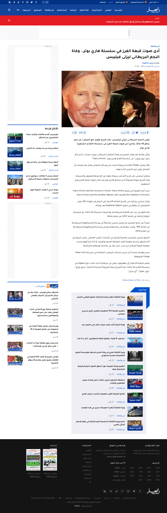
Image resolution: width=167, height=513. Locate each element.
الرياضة (73, 10)
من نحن (107, 498)
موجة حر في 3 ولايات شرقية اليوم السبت (44, 191)
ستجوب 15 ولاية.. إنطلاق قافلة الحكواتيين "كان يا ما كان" (101, 339)
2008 (149, 480)
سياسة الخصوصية (82, 498)
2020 (149, 468)
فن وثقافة (49, 10)
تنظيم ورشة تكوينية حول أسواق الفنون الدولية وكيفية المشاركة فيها (101, 368)
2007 (140, 480)
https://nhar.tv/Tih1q (131, 280)
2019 (140, 468)
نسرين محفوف (148, 63)
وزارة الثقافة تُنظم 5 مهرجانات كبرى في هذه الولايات (103, 408)
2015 (140, 472)
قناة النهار (84, 10)
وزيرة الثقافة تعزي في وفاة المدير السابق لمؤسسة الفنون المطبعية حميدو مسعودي (100, 354)
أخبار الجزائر (97, 10)
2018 (132, 468)
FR (18, 10)
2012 (149, 476)
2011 (140, 476)
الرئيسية (118, 10)
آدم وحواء (26, 10)
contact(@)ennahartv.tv (116, 457)
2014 (132, 472)
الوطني (108, 10)
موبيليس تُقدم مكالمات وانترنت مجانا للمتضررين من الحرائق (42, 136)
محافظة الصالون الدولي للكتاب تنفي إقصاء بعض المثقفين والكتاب (103, 381)
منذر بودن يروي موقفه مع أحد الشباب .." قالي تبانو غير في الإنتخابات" (42, 344)
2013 (158, 476)
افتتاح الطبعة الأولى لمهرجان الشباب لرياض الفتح (103, 394)
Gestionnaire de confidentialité (43, 498)
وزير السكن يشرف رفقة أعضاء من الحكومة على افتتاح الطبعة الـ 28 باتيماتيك (43, 329)
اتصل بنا (97, 498)
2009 (157, 480)
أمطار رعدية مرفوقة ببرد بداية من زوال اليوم (42, 164)
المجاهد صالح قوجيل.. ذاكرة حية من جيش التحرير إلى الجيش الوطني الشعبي (43, 296)
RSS (60, 498)
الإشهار (116, 498)
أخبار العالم (62, 10)
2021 (158, 468)
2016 (149, 472)
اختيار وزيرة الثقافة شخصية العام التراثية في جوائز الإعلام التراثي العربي (100, 423)
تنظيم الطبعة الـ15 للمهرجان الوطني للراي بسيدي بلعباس (103, 312)
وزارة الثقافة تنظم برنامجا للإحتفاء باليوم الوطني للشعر (101, 297)
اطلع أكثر (41, 286)
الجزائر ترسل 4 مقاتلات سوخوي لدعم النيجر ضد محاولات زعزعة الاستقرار (42, 177)
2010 (132, 476)
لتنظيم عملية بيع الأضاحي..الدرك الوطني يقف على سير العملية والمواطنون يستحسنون (43, 313)
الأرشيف (68, 498)
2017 (158, 472)
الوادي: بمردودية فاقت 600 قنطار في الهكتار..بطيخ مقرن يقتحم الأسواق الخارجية (42, 360)
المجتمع (37, 10)
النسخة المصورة (129, 498)
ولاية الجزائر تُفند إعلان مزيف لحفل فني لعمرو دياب (103, 325)
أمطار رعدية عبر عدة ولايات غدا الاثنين (42, 148)
